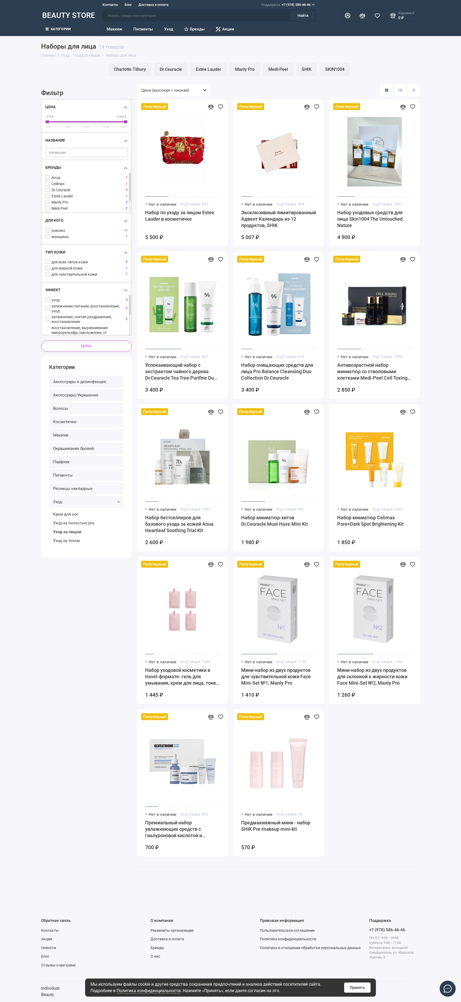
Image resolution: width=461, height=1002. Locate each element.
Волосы (60, 408)
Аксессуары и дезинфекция (79, 381)
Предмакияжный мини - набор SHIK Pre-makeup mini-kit (275, 826)
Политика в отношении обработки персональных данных (310, 948)
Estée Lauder (208, 69)
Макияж (114, 29)
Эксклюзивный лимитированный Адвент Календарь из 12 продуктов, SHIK (278, 219)
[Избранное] (377, 15)
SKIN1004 (334, 69)
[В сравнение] (210, 106)
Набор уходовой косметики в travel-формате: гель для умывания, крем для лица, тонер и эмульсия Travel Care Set (182, 676)
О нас (155, 956)
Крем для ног (65, 514)
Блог (128, 5)
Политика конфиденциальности (149, 990)
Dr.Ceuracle (171, 69)
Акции (228, 29)
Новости (48, 948)
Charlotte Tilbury (130, 69)
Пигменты (143, 29)
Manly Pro (245, 69)
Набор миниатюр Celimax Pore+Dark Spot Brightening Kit (370, 521)
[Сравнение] (362, 15)
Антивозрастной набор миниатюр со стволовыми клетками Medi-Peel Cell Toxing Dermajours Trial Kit (372, 371)
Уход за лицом (67, 531)
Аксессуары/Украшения (75, 395)
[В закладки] (220, 106)
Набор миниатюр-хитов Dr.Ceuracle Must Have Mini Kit (274, 521)
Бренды (197, 29)
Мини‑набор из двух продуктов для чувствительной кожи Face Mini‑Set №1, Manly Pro (276, 676)
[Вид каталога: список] (400, 90)
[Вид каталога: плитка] (386, 90)
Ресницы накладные (73, 488)
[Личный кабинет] (347, 15)
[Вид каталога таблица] (414, 90)
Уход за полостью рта (73, 523)
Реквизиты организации (171, 930)
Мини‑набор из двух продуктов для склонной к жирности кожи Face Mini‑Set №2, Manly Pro (372, 676)
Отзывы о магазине (58, 965)
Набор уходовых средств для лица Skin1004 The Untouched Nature (370, 219)
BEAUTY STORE (68, 15)
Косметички (64, 421)
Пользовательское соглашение (287, 930)
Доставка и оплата (153, 5)
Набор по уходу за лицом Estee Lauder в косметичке (179, 216)
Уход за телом (66, 540)
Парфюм (61, 461)
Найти (302, 15)
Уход (168, 29)
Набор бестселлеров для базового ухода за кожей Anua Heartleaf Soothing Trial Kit (179, 524)
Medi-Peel (278, 69)
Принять (357, 987)
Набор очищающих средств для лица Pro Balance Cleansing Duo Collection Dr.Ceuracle (277, 371)
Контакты (110, 5)
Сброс (86, 346)
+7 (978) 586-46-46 (286, 5)
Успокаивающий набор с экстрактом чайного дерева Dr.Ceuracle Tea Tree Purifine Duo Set (181, 371)
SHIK (306, 69)
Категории (61, 29)
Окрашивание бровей (73, 448)
